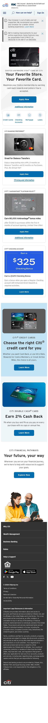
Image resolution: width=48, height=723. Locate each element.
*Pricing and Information (28, 180)
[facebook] (4, 576)
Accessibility (7, 601)
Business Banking (10, 542)
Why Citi (6, 527)
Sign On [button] (41, 13)
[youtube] (12, 576)
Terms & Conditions (9, 588)
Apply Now (27, 99)
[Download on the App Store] (29, 571)
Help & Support (9, 557)
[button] (4, 13)
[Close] (42, 20)
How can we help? (24, 13)
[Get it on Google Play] (11, 571)
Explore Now (26, 475)
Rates (5, 549)
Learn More (29, 27)
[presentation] (27, 8)
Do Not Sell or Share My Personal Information (18, 598)
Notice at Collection (9, 594)
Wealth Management (11, 534)
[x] (7, 576)
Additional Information (25, 107)
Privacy (5, 591)
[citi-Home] (5, 5)
